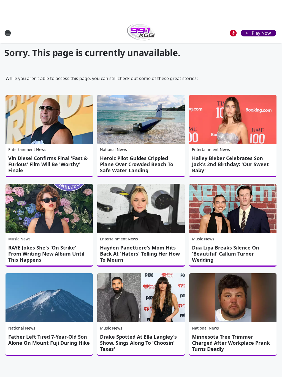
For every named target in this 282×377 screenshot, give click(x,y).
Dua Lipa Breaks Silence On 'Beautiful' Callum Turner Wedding (225, 254)
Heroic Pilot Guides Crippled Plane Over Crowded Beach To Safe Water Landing (136, 164)
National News (113, 149)
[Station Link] (141, 33)
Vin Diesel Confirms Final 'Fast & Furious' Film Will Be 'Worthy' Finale (48, 164)
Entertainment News (27, 149)
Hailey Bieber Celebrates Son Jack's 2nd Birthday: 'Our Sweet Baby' (230, 164)
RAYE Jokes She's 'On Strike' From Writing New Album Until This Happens (46, 254)
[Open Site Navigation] (7, 33)
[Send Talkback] (233, 33)
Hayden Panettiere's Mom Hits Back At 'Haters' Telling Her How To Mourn (140, 254)
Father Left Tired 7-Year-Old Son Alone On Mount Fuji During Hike (49, 340)
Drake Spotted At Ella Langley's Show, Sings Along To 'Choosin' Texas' (138, 343)
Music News (19, 238)
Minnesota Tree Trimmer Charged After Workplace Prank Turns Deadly (231, 343)
